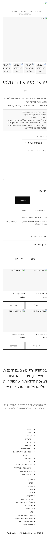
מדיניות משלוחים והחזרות (22, 468)
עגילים (29, 436)
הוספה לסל (22, 200)
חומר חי (14, 11)
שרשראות (28, 439)
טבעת (32, 222)
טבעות (30, 217)
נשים (7, 222)
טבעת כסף (19, 222)
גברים (39, 217)
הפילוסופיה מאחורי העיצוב (22, 452)
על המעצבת (27, 455)
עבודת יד (44, 224)
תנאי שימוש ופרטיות (24, 471)
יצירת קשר (27, 458)
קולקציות (23, 11)
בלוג (30, 461)
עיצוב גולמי (38, 224)
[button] (36, 305)
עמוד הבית (38, 11)
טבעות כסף (24, 217)
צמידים (29, 442)
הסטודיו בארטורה (25, 448)
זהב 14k (36, 222)
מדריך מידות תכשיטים (23, 464)
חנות (30, 11)
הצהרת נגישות (26, 474)
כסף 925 (12, 222)
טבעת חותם (26, 222)
